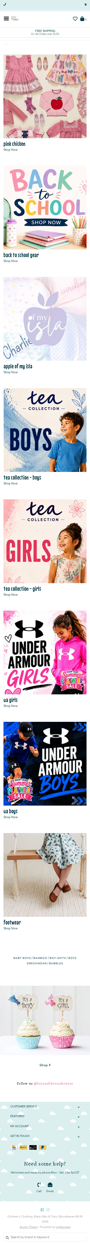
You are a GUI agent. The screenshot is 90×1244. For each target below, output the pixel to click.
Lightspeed (63, 1227)
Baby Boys (22, 958)
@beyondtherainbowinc (53, 1083)
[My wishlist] (75, 19)
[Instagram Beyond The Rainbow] (48, 1210)
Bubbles (56, 963)
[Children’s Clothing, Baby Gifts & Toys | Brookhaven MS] (14, 18)
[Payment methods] (15, 1147)
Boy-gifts (58, 958)
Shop (43, 1065)
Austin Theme (28, 1227)
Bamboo (40, 958)
